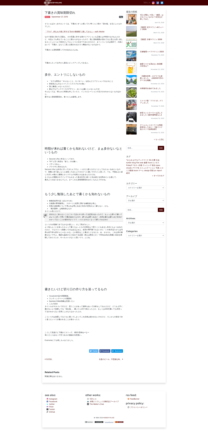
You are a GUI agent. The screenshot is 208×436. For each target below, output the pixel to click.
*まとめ (129, 160)
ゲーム (141, 170)
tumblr (129, 163)
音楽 (152, 170)
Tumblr (52, 409)
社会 (157, 160)
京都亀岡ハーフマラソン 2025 (152, 52)
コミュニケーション (147, 168)
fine (137, 163)
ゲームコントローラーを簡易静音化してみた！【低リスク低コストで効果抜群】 (151, 127)
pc (155, 170)
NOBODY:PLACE (108, 418)
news (158, 165)
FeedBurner (134, 399)
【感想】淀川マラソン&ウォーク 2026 (152, 28)
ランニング (147, 165)
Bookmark (118, 351)
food (150, 163)
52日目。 (50, 359)
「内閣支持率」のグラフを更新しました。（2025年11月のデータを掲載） (151, 78)
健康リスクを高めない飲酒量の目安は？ (151, 65)
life (150, 160)
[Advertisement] (84, 121)
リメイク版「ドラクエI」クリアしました (151, 101)
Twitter (95, 351)
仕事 (153, 160)
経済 (128, 173)
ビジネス (155, 163)
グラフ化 (135, 168)
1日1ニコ (147, 3)
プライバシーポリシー (139, 407)
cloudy (129, 168)
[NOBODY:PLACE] (53, 2)
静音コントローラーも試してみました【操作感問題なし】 (151, 114)
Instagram (53, 399)
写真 (157, 168)
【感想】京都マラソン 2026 (151, 39)
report (159, 170)
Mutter (47, 17)
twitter (52, 404)
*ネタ (135, 165)
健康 (145, 163)
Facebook (105, 351)
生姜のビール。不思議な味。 (110, 359)
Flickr (51, 407)
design (147, 170)
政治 (153, 165)
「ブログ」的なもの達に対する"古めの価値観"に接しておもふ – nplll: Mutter (75, 31)
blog (121, 17)
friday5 (129, 165)
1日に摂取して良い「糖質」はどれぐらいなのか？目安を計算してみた (151, 17)
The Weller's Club (97, 404)
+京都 (139, 165)
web (141, 163)
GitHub (52, 412)
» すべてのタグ (158, 176)
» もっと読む (159, 139)
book (136, 170)
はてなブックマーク (140, 160)
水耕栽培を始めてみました (150, 88)
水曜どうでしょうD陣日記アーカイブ (104, 401)
